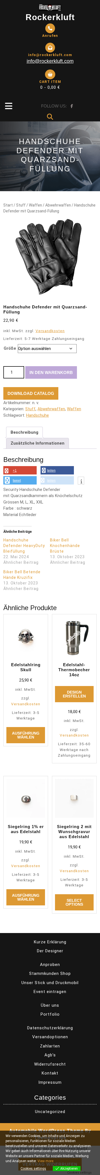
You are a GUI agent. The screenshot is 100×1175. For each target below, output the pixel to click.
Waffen (35, 205)
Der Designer (50, 950)
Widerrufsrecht (50, 1064)
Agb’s (50, 1055)
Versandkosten (50, 330)
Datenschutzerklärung (50, 1027)
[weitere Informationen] (81, 481)
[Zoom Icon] (50, 257)
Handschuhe (37, 415)
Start (8, 205)
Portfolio (50, 1014)
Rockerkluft (50, 17)
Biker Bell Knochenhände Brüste (65, 545)
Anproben (50, 964)
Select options (74, 902)
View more (45, 1161)
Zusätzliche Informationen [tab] (37, 443)
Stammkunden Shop (50, 973)
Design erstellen (74, 694)
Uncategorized (50, 1111)
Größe (10, 348)
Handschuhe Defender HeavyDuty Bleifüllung (24, 545)
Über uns (50, 1005)
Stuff (21, 205)
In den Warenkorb (51, 372)
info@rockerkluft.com (50, 61)
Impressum (50, 1082)
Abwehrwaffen (58, 205)
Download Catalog (31, 393)
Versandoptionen (50, 1036)
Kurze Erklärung (50, 941)
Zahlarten (50, 1046)
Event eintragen (50, 991)
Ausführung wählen (25, 735)
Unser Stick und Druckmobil (50, 982)
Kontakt (50, 1073)
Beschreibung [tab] (24, 432)
